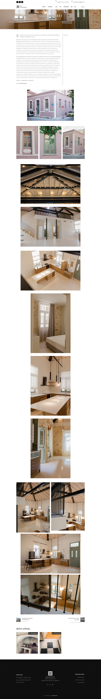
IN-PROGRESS (23, 644)
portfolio (48, 19)
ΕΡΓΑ (56, 6)
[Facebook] (17, 2)
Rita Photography (23, 83)
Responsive (55, 695)
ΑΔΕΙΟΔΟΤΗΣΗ (31, 644)
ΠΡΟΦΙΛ (43, 6)
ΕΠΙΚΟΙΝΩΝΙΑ (66, 6)
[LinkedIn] (20, 2)
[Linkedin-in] (53, 685)
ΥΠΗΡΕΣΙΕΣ (50, 6)
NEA (60, 6)
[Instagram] (22, 2)
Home (43, 19)
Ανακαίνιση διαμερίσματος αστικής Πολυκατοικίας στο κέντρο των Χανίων (50, 641)
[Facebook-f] (48, 685)
